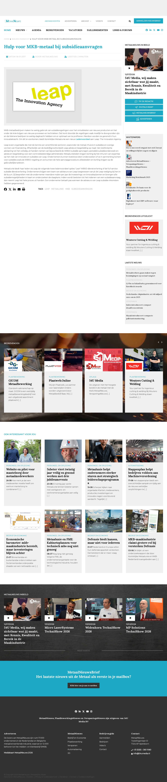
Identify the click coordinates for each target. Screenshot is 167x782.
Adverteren (71, 21)
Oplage (92, 377)
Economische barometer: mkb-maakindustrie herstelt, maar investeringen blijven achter (22, 546)
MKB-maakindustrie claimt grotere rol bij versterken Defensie (142, 543)
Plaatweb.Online (60, 380)
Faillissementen (97, 30)
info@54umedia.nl (141, 753)
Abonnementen (52, 21)
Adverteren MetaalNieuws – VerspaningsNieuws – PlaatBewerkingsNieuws (138, 164)
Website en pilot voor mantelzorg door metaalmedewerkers (20, 473)
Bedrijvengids (55, 30)
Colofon (30, 777)
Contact (112, 21)
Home (7, 30)
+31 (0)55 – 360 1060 (142, 750)
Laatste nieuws (133, 263)
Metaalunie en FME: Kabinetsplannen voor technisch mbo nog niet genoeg (62, 544)
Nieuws (20, 30)
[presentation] (158, 342)
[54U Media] (94, 366)
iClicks (43, 775)
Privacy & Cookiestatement (46, 777)
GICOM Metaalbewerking (20, 382)
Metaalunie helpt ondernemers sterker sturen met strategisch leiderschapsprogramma (103, 476)
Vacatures (75, 30)
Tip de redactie (146, 101)
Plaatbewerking (134, 280)
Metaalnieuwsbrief (146, 113)
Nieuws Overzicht (20, 39)
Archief (85, 21)
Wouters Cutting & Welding (142, 239)
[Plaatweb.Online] (53, 366)
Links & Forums (122, 30)
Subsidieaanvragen (81, 189)
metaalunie (57, 189)
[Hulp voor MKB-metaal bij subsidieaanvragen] (44, 122)
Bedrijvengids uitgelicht (139, 216)
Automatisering (136, 466)
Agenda (36, 30)
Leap (47, 189)
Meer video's (83, 651)
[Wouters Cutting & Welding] (144, 237)
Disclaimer (64, 777)
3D (69, 753)
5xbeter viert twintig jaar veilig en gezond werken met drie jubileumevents (61, 474)
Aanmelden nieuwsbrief (148, 21)
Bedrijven (103, 742)
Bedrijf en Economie (136, 291)
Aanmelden (104, 738)
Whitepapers (133, 137)
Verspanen (131, 301)
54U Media (96, 380)
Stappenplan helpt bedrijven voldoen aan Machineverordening (143, 473)
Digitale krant (146, 107)
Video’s (99, 21)
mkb (67, 189)
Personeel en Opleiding (138, 269)
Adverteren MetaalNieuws (14, 777)
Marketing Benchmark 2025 (138, 177)
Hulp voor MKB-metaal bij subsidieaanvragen (53, 47)
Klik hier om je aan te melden (83, 685)
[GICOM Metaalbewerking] (13, 366)
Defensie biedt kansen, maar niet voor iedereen (104, 541)
